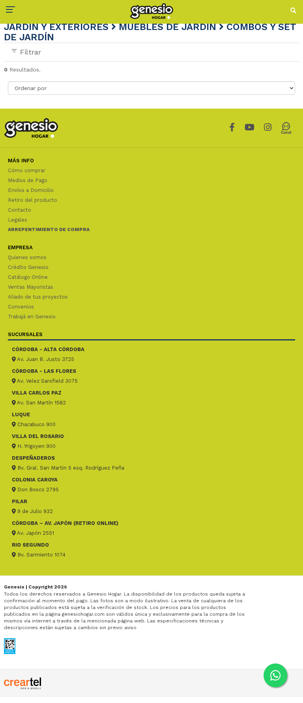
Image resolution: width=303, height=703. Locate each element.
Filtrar (29, 52)
